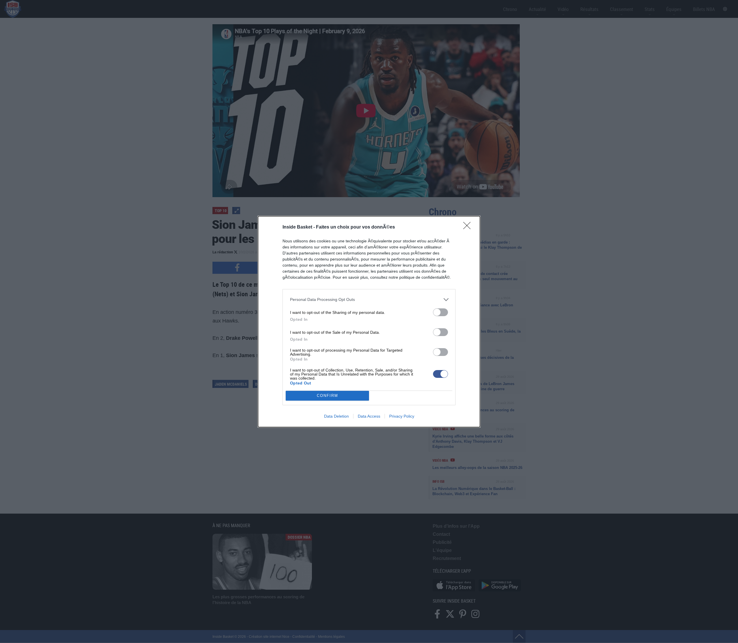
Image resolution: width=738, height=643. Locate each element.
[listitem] (369, 300)
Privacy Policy (401, 416)
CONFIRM (327, 395)
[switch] (440, 312)
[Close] (468, 227)
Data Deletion (336, 416)
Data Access (369, 416)
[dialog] (369, 321)
